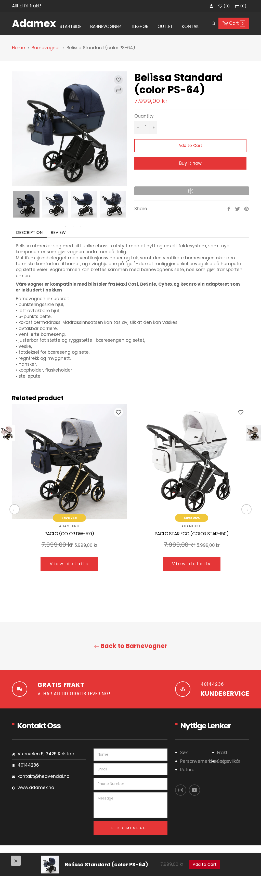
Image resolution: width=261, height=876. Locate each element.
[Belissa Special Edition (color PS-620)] (253, 433)
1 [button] (57, 226)
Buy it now (190, 163)
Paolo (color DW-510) (69, 534)
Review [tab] (59, 232)
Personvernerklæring (202, 761)
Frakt (222, 753)
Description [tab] (29, 232)
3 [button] (73, 226)
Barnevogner (105, 26)
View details (69, 564)
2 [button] (65, 226)
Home (18, 48)
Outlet (165, 26)
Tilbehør (139, 26)
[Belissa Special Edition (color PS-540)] (7, 433)
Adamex (31, 23)
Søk (184, 753)
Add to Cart (205, 864)
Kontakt (191, 26)
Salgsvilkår (228, 761)
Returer (188, 770)
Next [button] (121, 204)
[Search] (213, 23)
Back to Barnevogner (133, 646)
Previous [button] (14, 509)
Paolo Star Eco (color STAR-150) (192, 534)
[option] (69, 491)
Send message (130, 828)
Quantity (144, 116)
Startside (70, 26)
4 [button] (80, 226)
